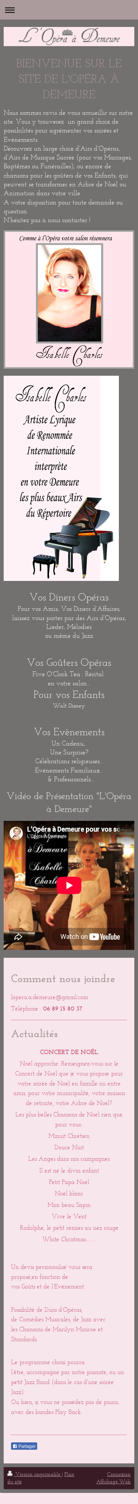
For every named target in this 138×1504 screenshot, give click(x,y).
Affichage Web (113, 1482)
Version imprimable (38, 1474)
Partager (26, 1446)
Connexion (119, 1474)
